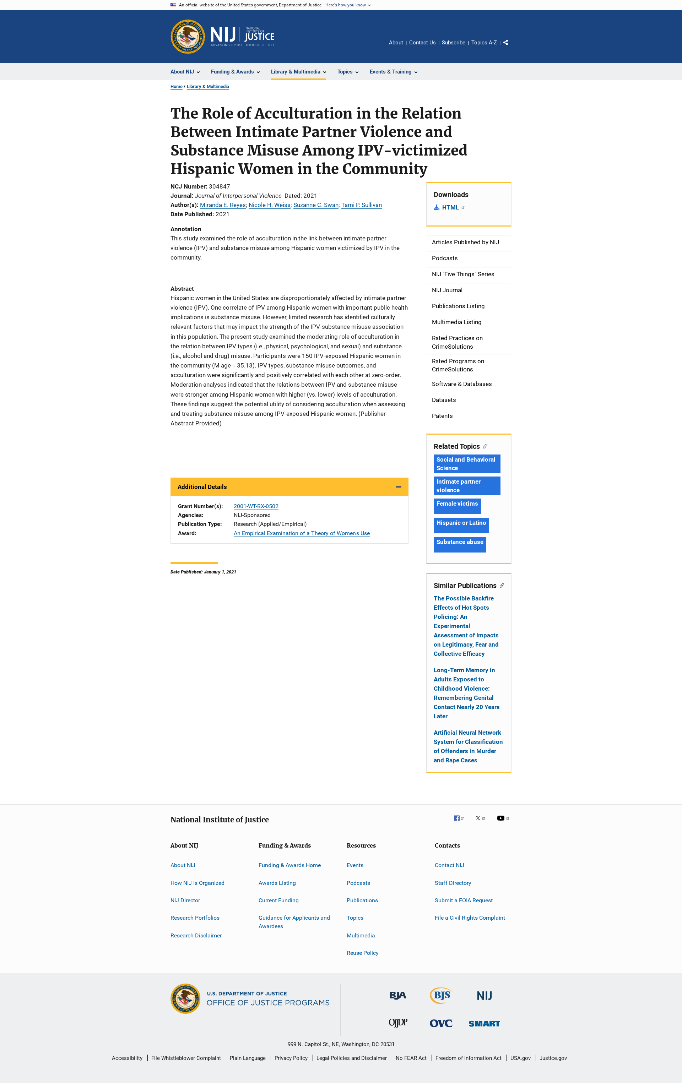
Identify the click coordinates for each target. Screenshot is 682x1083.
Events (355, 865)
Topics (355, 917)
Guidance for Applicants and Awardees (294, 922)
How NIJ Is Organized (197, 882)
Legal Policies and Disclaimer (351, 1058)
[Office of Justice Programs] (187, 36)
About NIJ (182, 865)
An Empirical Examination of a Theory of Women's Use (302, 533)
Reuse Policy (363, 952)
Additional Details (202, 486)
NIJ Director (185, 900)
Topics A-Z (484, 42)
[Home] (242, 36)
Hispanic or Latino (461, 522)
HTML (451, 207)
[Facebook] (462, 823)
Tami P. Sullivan (361, 204)
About (396, 42)
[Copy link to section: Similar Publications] (500, 584)
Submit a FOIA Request (464, 900)
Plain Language (248, 1058)
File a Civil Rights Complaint (470, 917)
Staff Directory (453, 882)
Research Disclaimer (196, 935)
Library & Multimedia (208, 86)
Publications (362, 900)
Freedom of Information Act (468, 1058)
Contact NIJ (449, 865)
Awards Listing (277, 882)
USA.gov (520, 1058)
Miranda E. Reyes (223, 204)
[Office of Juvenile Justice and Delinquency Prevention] (398, 1029)
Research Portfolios (195, 917)
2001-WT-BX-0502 (256, 506)
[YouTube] (504, 823)
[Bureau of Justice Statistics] (441, 1005)
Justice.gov (553, 1058)
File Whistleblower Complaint (186, 1058)
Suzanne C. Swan (316, 204)
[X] (483, 823)
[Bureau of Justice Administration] (398, 1001)
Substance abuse (460, 541)
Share (511, 47)
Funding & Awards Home (290, 865)
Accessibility (127, 1058)
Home (176, 86)
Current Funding (279, 900)
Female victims (457, 503)
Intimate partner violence (458, 486)
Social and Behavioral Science (466, 464)
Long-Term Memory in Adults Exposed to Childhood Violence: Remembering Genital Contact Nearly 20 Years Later (467, 693)
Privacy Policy (291, 1058)
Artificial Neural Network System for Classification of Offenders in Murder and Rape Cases (468, 746)
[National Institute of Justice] (484, 1001)
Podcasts (358, 882)
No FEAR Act (411, 1058)
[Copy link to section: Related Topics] (483, 445)
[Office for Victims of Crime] (441, 1028)
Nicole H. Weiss (270, 204)
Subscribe (453, 42)
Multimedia (361, 935)
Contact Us (422, 42)
